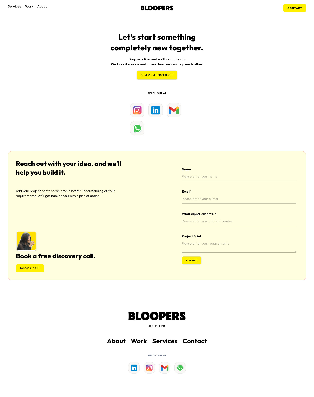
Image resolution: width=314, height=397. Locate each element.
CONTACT (294, 8)
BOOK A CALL (30, 268)
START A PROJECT (157, 75)
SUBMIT (191, 260)
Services (14, 6)
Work (29, 6)
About (42, 6)
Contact (195, 341)
